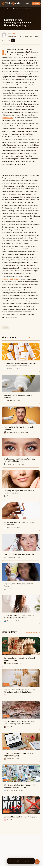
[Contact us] (37, 861)
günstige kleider (7, 118)
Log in (27, 3)
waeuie (10, 34)
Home (3, 9)
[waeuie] (4, 34)
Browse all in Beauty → (33, 632)
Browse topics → (34, 338)
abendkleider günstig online (11, 279)
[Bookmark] (25, 861)
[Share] (31, 861)
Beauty (9, 9)
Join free (36, 3)
